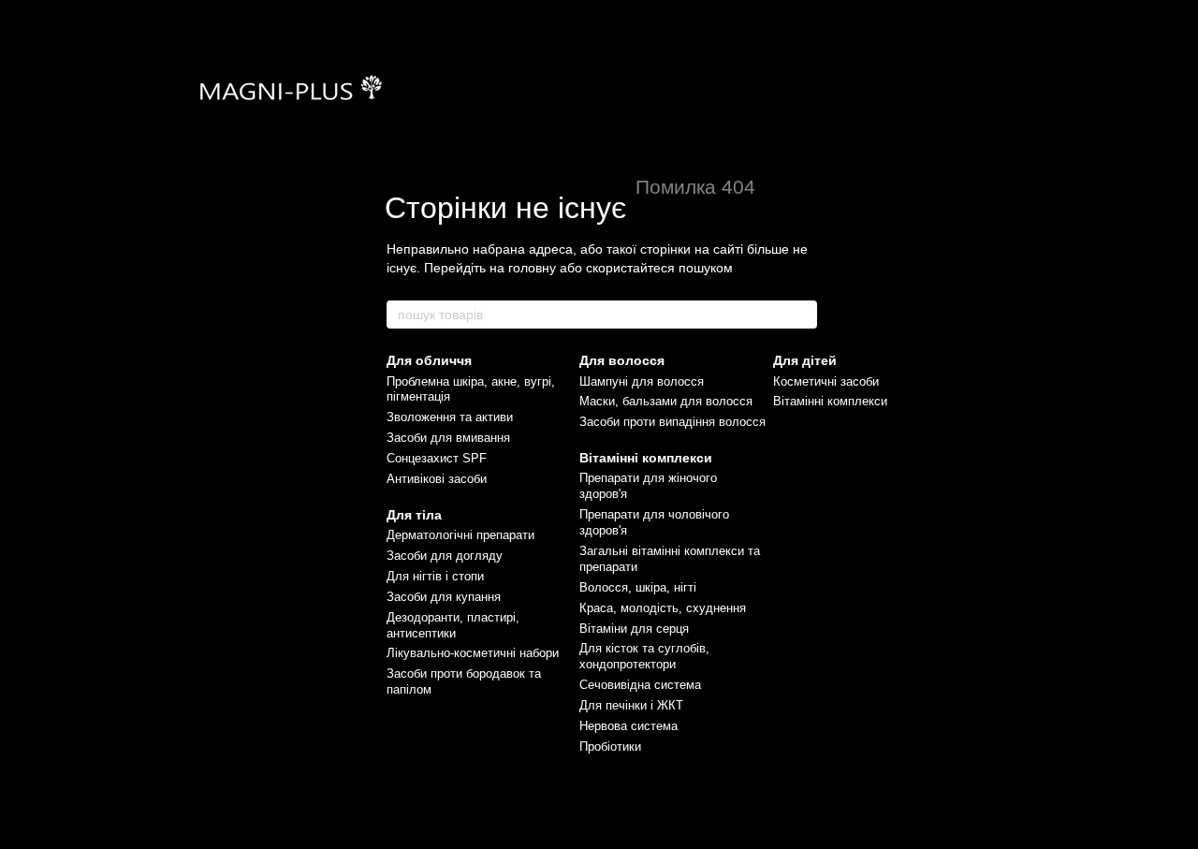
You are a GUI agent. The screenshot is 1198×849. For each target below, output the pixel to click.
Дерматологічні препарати (460, 535)
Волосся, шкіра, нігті (637, 587)
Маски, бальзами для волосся (665, 401)
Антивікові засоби (437, 479)
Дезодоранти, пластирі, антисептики (453, 625)
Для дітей (805, 360)
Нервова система (628, 726)
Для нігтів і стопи (435, 576)
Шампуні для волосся (641, 381)
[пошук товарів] (802, 314)
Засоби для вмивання (448, 438)
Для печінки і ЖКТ (631, 705)
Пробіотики (610, 746)
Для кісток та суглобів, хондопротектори (644, 656)
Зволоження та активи (450, 417)
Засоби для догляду (445, 556)
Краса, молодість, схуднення (662, 608)
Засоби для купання (444, 597)
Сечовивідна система (640, 685)
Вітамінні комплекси (645, 457)
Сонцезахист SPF (437, 458)
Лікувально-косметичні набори (473, 653)
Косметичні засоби (826, 381)
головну (532, 267)
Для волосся (622, 360)
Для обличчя (429, 360)
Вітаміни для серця (634, 629)
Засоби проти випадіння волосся (672, 422)
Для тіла (414, 514)
